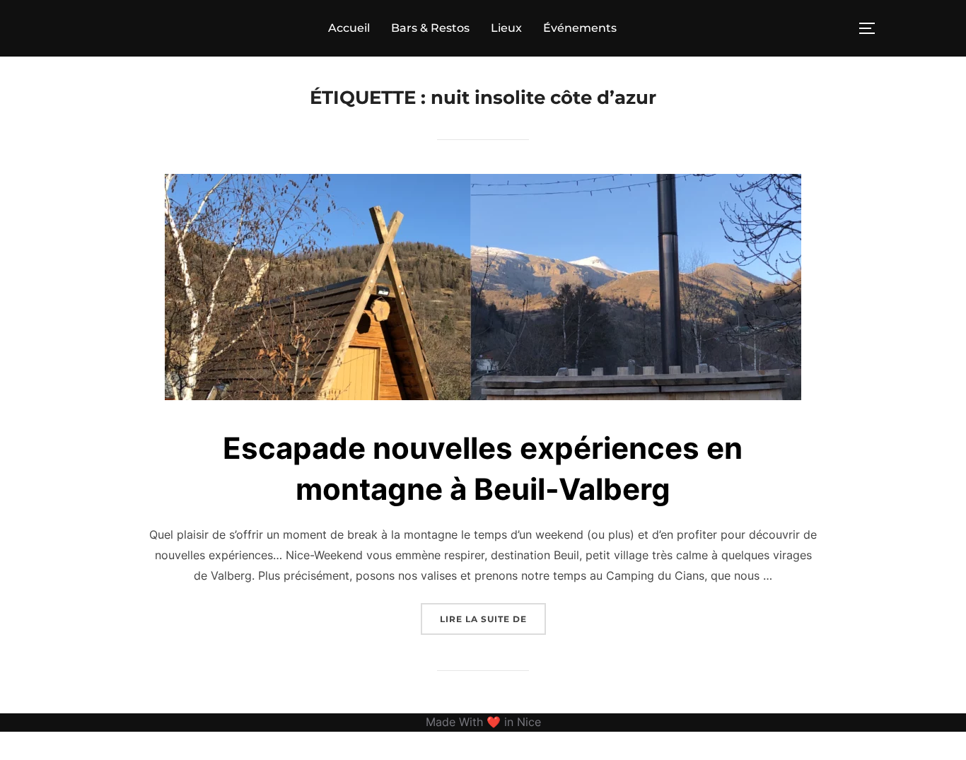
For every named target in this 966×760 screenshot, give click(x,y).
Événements (580, 28)
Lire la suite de (493, 618)
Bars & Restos (430, 28)
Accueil (349, 28)
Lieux (506, 28)
